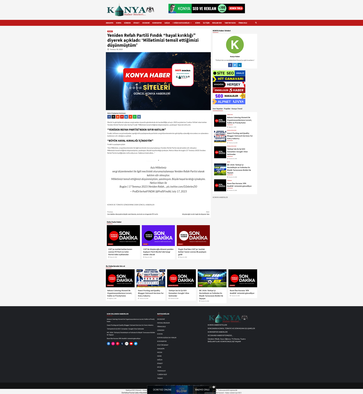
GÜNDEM (127, 23)
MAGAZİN (160, 348)
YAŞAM (160, 378)
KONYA (118, 23)
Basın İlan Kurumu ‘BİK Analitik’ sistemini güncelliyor (124, 338)
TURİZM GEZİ (162, 374)
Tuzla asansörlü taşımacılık (227, 390)
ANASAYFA (109, 23)
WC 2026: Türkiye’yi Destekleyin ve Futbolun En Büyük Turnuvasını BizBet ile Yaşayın (131, 334)
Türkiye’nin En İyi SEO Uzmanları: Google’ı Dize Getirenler (237, 151)
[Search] (256, 22)
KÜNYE (197, 23)
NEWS (159, 356)
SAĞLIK (167, 23)
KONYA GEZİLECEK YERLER (166, 337)
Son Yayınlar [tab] (218, 108)
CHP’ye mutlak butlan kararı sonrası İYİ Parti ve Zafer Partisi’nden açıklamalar (120, 252)
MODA (159, 352)
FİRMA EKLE (243, 23)
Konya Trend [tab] (237, 108)
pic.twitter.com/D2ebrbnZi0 (181, 186)
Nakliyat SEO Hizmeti (133, 390)
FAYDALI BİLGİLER (231, 130)
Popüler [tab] (227, 108)
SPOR (228, 161)
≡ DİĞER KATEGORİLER (181, 23)
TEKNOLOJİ (161, 371)
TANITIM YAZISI (230, 23)
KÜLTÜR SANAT (162, 345)
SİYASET (136, 23)
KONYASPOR (157, 23)
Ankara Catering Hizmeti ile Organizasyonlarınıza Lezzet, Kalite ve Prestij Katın (239, 120)
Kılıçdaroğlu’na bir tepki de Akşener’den (195, 213)
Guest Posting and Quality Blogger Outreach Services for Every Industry (240, 136)
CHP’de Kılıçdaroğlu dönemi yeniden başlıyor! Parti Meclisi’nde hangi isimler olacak (158, 252)
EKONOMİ (146, 23)
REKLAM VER (217, 23)
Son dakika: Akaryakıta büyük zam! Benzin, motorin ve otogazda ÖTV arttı (132, 213)
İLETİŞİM (206, 23)
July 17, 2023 (179, 191)
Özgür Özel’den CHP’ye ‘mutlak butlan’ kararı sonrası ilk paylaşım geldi (192, 252)
